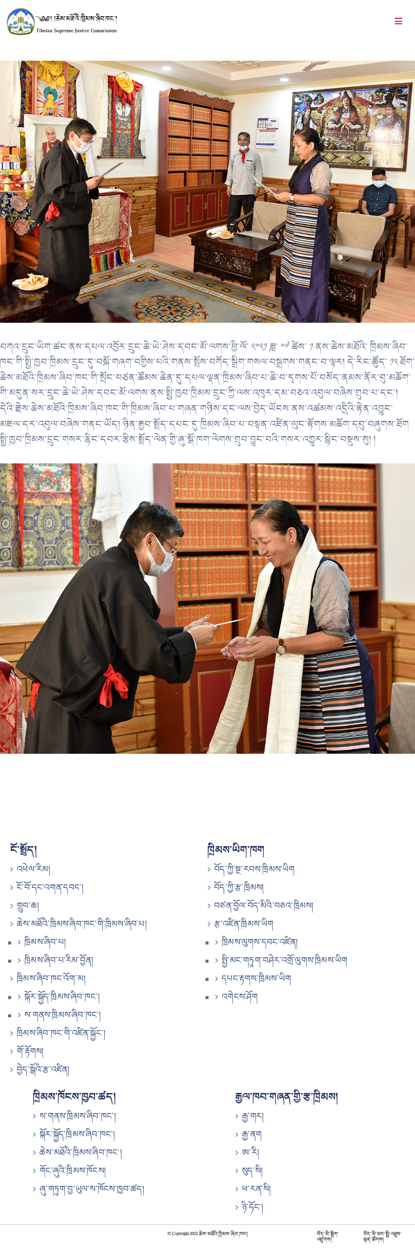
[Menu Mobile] (398, 22)
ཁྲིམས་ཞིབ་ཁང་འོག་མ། (51, 978)
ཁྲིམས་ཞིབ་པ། (45, 942)
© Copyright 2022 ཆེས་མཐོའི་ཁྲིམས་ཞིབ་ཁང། (208, 1233)
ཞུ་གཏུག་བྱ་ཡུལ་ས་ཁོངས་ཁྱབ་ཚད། (91, 1189)
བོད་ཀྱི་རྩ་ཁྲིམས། (239, 887)
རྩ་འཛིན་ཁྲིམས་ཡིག (243, 924)
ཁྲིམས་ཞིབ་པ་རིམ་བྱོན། (58, 960)
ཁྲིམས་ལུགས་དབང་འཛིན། (260, 942)
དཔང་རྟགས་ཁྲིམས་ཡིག (256, 978)
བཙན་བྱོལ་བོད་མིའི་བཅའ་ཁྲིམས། (263, 905)
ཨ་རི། (250, 1152)
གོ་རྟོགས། (30, 1051)
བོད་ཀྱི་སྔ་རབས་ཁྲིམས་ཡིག (254, 869)
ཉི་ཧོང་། (252, 1207)
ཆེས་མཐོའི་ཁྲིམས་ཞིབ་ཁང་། (80, 1152)
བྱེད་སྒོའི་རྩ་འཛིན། (43, 1069)
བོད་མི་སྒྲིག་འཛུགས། (328, 1236)
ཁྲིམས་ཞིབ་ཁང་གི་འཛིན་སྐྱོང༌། (61, 1033)
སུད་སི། (252, 1171)
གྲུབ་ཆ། (28, 905)
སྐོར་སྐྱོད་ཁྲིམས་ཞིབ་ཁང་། (62, 997)
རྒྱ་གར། (253, 1116)
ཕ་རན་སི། (256, 1189)
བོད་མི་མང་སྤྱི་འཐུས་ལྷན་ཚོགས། (382, 1236)
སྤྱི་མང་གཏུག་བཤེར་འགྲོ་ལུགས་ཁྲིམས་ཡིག (284, 960)
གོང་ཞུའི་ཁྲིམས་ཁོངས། (72, 1171)
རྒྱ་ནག (252, 1134)
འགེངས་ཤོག (240, 997)
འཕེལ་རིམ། (33, 869)
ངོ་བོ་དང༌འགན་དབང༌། (50, 887)
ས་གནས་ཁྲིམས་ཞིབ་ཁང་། (62, 1015)
